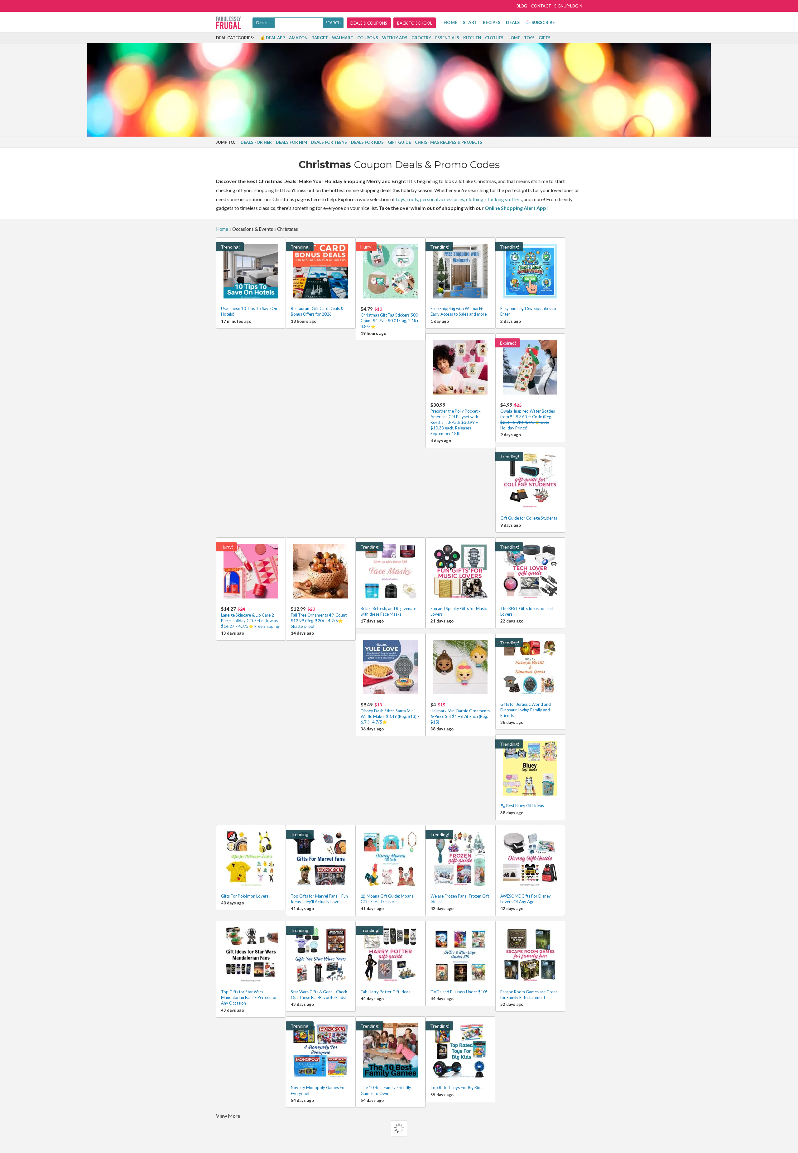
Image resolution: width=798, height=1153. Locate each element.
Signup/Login (568, 5)
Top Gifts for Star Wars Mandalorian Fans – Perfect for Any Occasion (249, 997)
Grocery (421, 37)
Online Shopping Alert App (515, 208)
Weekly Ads (394, 37)
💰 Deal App (272, 37)
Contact (541, 5)
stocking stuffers (503, 199)
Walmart (342, 37)
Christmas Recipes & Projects (448, 142)
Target (320, 37)
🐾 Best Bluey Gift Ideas (522, 805)
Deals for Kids (367, 142)
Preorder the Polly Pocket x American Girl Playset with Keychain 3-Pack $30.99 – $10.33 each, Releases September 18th (455, 419)
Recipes (491, 22)
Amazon (298, 37)
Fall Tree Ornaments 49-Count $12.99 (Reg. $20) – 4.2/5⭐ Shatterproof (319, 617)
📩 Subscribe (540, 22)
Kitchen (472, 37)
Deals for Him (291, 142)
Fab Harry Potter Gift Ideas (385, 991)
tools (412, 199)
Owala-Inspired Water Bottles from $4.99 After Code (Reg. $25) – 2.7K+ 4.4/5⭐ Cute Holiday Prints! (527, 416)
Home (450, 22)
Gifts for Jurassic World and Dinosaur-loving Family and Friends (525, 710)
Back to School (414, 23)
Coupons (367, 37)
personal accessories (442, 199)
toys (400, 199)
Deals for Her (256, 142)
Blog (522, 5)
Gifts (544, 37)
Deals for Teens (329, 142)
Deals (513, 22)
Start (470, 22)
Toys (529, 37)
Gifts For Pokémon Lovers (244, 896)
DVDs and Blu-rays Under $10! (458, 991)
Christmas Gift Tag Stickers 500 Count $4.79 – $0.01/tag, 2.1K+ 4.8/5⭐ (390, 317)
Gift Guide (399, 142)
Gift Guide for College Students (528, 518)
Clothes (494, 37)
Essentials (447, 37)
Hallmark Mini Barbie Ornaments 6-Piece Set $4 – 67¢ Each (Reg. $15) (460, 713)
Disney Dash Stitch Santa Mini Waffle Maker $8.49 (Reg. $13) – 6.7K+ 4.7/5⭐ (390, 713)
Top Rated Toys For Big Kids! (457, 1087)
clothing (474, 199)
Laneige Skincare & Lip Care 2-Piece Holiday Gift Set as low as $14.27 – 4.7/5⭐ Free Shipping (250, 617)
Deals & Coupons (368, 23)
